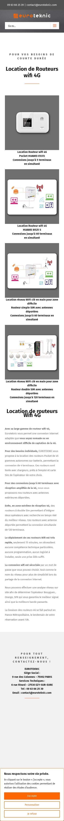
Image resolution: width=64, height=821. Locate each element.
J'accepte (32, 796)
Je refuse (32, 813)
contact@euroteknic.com (42, 4)
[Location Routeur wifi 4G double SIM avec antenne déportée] (32, 327)
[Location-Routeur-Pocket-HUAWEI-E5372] (32, 97)
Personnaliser (32, 804)
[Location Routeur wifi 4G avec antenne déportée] (32, 245)
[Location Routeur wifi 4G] (32, 171)
